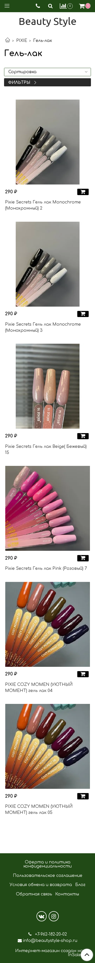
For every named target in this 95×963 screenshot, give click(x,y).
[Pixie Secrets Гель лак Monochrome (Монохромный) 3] (47, 264)
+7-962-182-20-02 (50, 934)
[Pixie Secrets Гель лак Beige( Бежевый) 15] (47, 386)
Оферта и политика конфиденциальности (47, 864)
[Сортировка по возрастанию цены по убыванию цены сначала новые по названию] (47, 72)
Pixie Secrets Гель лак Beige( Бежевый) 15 (46, 449)
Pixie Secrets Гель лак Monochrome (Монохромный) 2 (43, 205)
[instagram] (54, 916)
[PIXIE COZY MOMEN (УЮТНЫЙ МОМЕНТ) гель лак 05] (47, 746)
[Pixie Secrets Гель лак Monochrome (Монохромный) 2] (47, 142)
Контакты (67, 894)
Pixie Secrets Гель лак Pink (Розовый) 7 (46, 568)
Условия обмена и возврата (41, 884)
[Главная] (7, 40)
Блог (80, 884)
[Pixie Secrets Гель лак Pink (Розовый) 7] (47, 508)
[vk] (41, 916)
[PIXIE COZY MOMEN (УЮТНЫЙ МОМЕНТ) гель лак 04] (47, 624)
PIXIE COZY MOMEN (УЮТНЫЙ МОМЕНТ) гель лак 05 (39, 809)
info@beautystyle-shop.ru (50, 940)
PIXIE (21, 40)
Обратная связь (34, 894)
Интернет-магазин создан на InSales (49, 953)
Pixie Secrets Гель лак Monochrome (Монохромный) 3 (43, 327)
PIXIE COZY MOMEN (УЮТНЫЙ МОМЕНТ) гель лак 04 (39, 687)
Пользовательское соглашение (47, 875)
